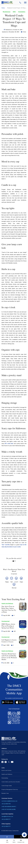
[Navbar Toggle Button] (25, 3)
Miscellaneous (6, 11)
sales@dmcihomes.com (7, 816)
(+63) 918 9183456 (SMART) (9, 806)
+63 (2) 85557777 (6, 819)
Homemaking (21, 11)
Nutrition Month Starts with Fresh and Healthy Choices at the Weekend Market (9, 656)
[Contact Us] (20, 2)
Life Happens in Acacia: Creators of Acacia (9, 641)
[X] (21, 837)
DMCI (14, 11)
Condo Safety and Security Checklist (11, 782)
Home (3, 8)
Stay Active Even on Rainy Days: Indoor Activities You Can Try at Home (9, 609)
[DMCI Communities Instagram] (6, 762)
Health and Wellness (7, 774)
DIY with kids (8, 443)
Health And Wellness (7, 603)
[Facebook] (7, 837)
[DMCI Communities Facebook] (2, 762)
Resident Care (5, 793)
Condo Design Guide (7, 785)
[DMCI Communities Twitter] (9, 762)
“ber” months (6, 545)
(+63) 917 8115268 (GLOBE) (9, 809)
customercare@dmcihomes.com (9, 801)
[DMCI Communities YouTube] (12, 762)
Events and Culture (6, 770)
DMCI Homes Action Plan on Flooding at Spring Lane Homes (8, 626)
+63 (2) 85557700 (6, 804)
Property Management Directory (10, 789)
